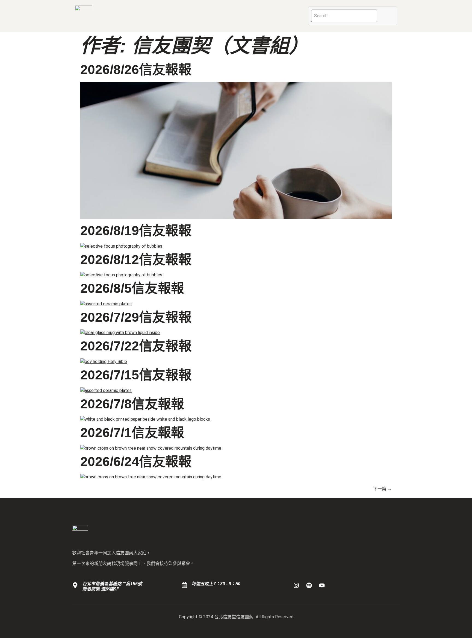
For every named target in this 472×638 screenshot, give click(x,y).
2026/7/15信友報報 (135, 375)
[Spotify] (309, 585)
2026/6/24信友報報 (135, 461)
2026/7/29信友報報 (135, 317)
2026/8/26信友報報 (135, 69)
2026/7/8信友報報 (132, 404)
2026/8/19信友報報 (135, 230)
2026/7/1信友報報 (132, 432)
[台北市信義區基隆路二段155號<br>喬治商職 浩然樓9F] (75, 585)
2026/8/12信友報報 (135, 259)
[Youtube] (322, 585)
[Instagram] (296, 585)
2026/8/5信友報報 (132, 288)
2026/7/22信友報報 (135, 346)
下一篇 (382, 488)
